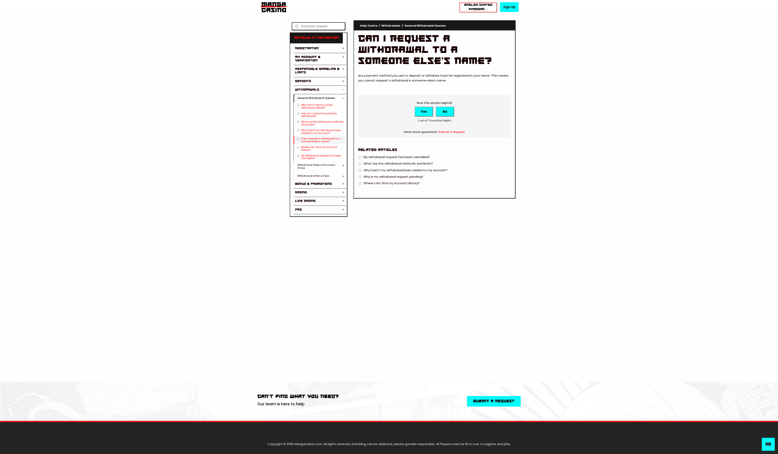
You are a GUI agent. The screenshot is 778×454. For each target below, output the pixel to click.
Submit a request (452, 132)
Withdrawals (391, 26)
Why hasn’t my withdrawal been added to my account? (321, 131)
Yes (424, 111)
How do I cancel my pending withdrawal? (319, 115)
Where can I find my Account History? (319, 148)
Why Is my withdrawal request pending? (393, 176)
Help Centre (368, 26)
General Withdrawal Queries (425, 26)
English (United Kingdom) (478, 7)
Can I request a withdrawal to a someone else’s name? (320, 140)
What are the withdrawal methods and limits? (322, 123)
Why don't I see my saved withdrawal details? (317, 106)
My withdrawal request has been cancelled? (321, 157)
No (445, 111)
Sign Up (509, 7)
